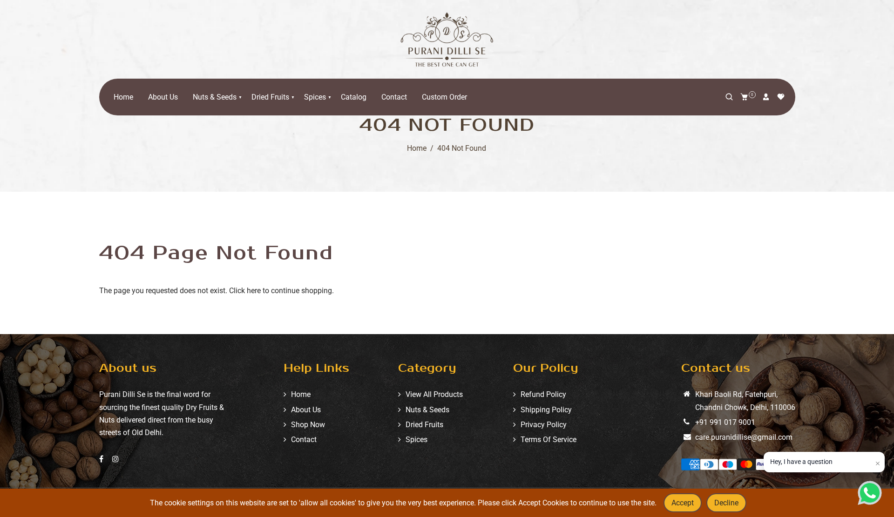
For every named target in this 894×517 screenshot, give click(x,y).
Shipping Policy (546, 409)
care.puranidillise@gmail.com (743, 437)
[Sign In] (766, 97)
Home (123, 97)
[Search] (729, 97)
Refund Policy (543, 394)
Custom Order (444, 97)
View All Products (434, 394)
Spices (315, 97)
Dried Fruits (270, 97)
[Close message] (878, 463)
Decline (726, 502)
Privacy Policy (544, 424)
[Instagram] (116, 459)
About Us (163, 97)
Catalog (353, 97)
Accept (682, 502)
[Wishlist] (781, 97)
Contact (394, 97)
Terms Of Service (548, 439)
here (254, 290)
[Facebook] (102, 459)
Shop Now (308, 424)
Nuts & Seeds (215, 97)
